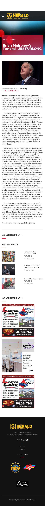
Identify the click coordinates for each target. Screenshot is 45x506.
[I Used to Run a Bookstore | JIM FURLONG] (8, 256)
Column (7, 91)
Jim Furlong (23, 88)
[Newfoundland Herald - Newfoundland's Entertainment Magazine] (19, 15)
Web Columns (14, 91)
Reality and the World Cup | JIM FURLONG (32, 266)
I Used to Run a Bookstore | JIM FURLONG (30, 254)
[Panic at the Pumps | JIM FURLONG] (8, 283)
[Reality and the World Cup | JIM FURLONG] (8, 270)
